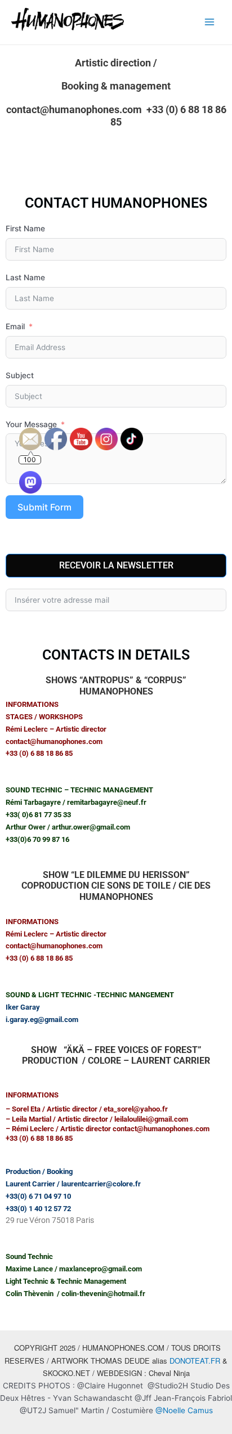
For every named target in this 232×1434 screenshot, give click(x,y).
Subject (20, 375)
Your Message (31, 424)
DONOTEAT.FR (194, 1360)
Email (15, 326)
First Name (25, 228)
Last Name (25, 277)
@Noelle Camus (184, 1410)
